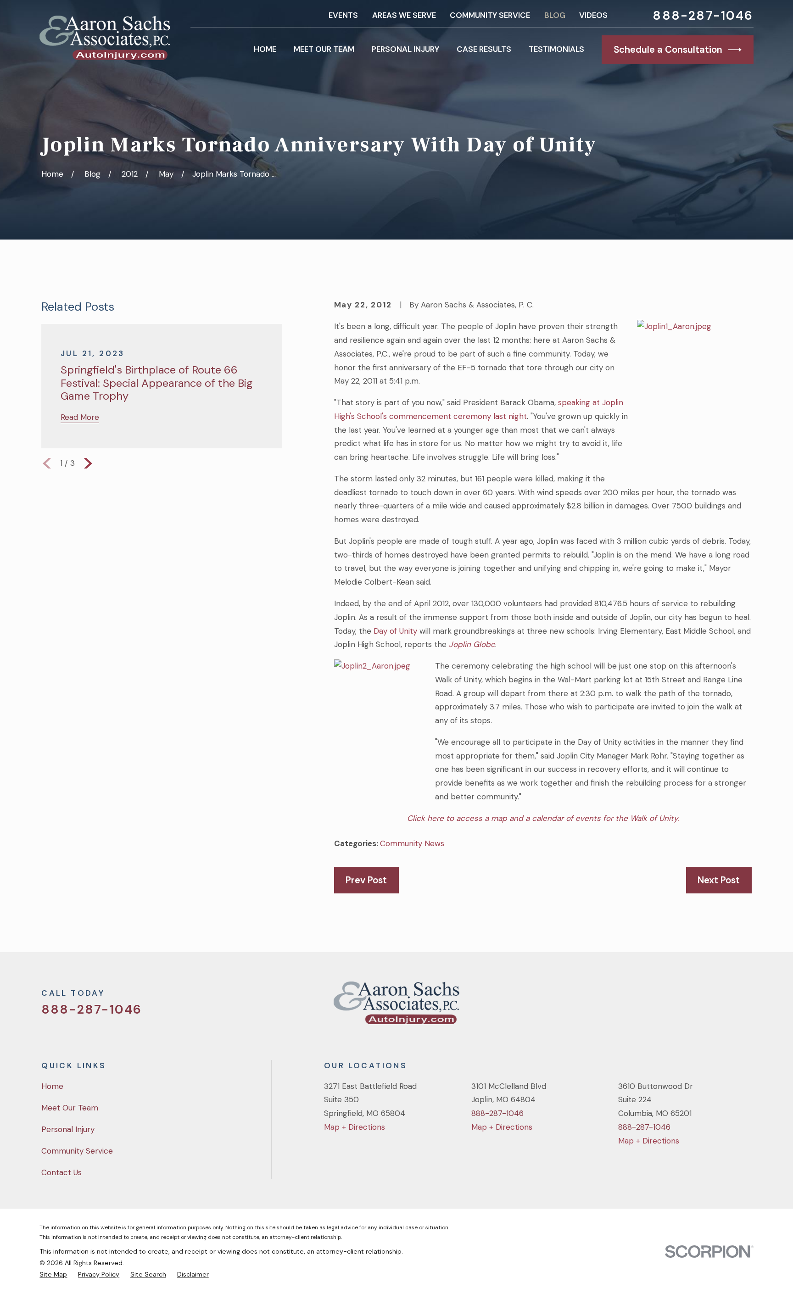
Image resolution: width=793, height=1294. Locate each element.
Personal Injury (68, 1129)
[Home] (104, 38)
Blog (554, 15)
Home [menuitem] (265, 49)
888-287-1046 (703, 15)
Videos (593, 15)
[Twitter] (671, 1006)
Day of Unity (395, 631)
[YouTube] (721, 1006)
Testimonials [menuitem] (556, 49)
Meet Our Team (69, 1108)
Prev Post (366, 880)
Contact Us (61, 1172)
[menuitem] (53, 1274)
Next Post (719, 880)
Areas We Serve (404, 15)
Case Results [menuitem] (484, 49)
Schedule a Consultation (668, 50)
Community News (412, 843)
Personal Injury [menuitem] (405, 49)
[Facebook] (696, 1006)
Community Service (490, 15)
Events (343, 15)
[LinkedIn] (746, 1006)
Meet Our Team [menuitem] (324, 49)
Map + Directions (354, 1127)
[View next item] (88, 463)
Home (52, 1086)
